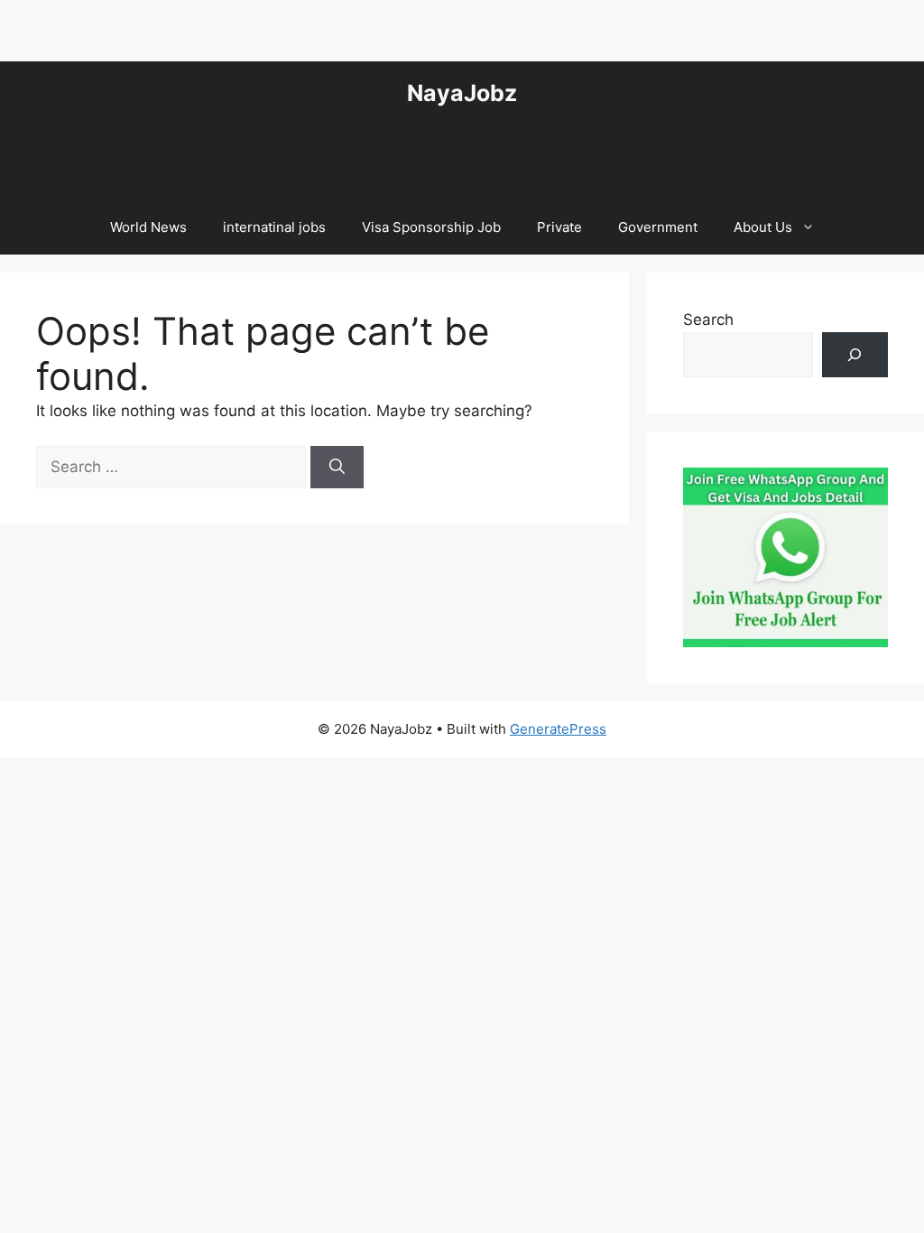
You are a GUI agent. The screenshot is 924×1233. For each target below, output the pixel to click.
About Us (763, 227)
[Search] (337, 467)
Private (559, 227)
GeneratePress (558, 728)
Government (658, 227)
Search (708, 320)
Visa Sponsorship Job (431, 227)
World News (148, 227)
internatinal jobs (274, 227)
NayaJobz (462, 93)
